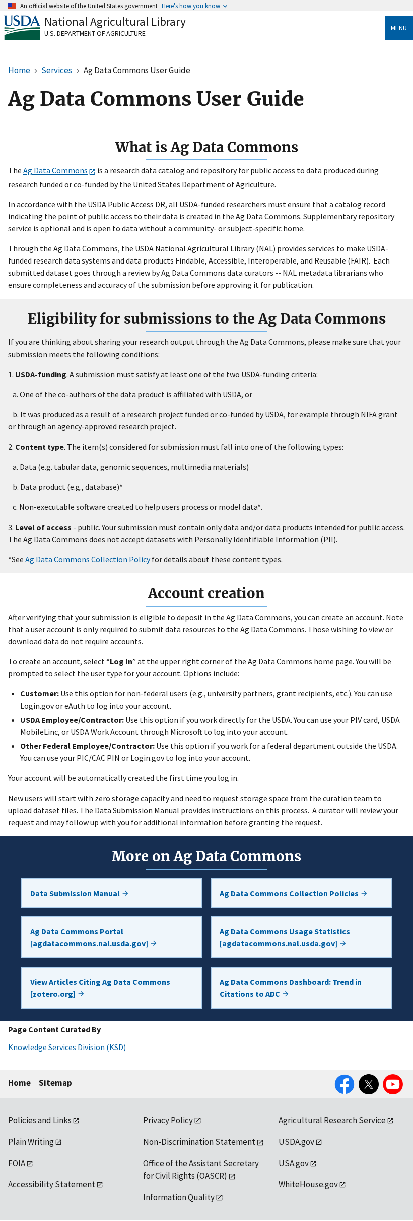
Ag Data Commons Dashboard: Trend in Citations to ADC (291, 988)
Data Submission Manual (75, 893)
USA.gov (294, 1163)
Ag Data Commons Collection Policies (290, 893)
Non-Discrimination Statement (199, 1141)
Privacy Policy (168, 1120)
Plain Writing (31, 1141)
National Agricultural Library (115, 21)
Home (19, 1082)
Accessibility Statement (51, 1184)
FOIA (16, 1163)
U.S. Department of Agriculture (95, 33)
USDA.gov (296, 1141)
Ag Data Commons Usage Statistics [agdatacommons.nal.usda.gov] (285, 937)
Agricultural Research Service (332, 1120)
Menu (399, 27)
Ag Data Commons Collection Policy (87, 559)
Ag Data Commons (55, 170)
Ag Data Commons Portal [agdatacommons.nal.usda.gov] (90, 937)
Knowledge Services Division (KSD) (67, 1047)
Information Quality (179, 1197)
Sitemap (55, 1082)
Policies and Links (40, 1120)
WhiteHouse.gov (308, 1184)
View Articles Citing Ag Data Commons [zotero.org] (100, 988)
